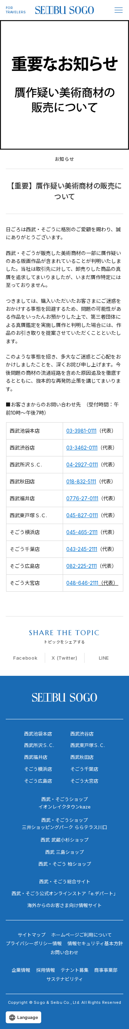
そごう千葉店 (84, 769)
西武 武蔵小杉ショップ (64, 840)
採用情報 (45, 970)
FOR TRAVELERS (15, 10)
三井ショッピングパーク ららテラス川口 (64, 827)
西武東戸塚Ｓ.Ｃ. (87, 745)
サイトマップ (32, 935)
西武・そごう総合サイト (64, 881)
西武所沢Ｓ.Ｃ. (39, 745)
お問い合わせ (64, 952)
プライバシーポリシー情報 (34, 943)
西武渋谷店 (82, 734)
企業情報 (20, 970)
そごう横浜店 (38, 769)
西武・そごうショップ (64, 820)
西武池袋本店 (38, 734)
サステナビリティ (64, 979)
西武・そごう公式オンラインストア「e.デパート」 (64, 893)
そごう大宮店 (84, 781)
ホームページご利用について (81, 935)
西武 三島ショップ (64, 852)
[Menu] (119, 10)
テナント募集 (75, 970)
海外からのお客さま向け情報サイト (64, 905)
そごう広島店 (38, 781)
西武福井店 (35, 757)
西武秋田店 (82, 757)
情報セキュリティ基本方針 (95, 943)
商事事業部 (106, 970)
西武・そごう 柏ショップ (64, 864)
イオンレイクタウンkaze (64, 807)
